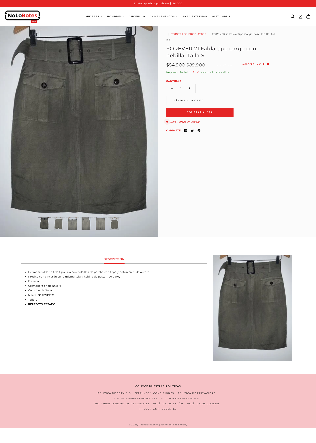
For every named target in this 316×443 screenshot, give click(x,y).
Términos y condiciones (154, 393)
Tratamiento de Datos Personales (121, 403)
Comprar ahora (200, 112)
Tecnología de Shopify (174, 424)
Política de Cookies (203, 403)
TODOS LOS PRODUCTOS (188, 34)
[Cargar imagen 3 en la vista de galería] (72, 223)
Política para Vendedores (135, 398)
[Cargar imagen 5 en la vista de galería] (100, 223)
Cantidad (174, 81)
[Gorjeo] (192, 130)
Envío (196, 72)
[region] (158, 3)
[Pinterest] (199, 130)
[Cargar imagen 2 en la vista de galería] (58, 223)
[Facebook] (185, 130)
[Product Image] (79, 131)
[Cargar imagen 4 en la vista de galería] (86, 223)
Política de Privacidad (197, 393)
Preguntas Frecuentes (158, 408)
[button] (94, 16)
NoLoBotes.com (148, 424)
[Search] (292, 16)
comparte (173, 130)
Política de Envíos (168, 403)
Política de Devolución (180, 398)
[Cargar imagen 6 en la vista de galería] (114, 223)
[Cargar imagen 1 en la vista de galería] (44, 223)
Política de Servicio (114, 393)
